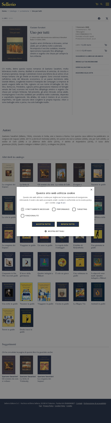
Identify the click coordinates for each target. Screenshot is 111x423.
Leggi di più (60, 203)
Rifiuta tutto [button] (67, 224)
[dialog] (55, 211)
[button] (55, 231)
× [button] (91, 190)
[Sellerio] (9, 4)
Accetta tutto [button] (43, 224)
